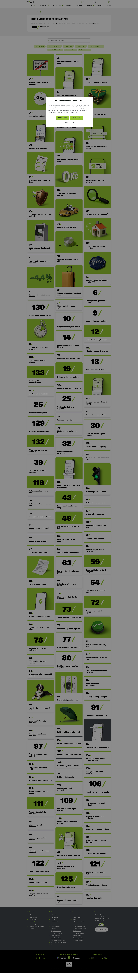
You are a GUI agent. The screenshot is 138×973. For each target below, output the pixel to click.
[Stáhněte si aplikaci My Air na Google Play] (61, 957)
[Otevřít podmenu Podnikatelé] (83, 5)
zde (103, 920)
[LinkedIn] (43, 958)
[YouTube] (47, 958)
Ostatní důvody (68, 46)
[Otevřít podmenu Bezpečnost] (94, 5)
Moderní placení (40, 46)
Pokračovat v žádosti (78, 921)
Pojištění (68, 5)
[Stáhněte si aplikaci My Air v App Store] (76, 957)
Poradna (109, 5)
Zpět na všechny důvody (35, 11)
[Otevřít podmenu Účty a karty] (34, 5)
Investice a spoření (56, 5)
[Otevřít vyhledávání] (109, 2)
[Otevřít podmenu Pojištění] (72, 5)
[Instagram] (40, 958)
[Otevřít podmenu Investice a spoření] (62, 5)
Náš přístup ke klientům (54, 46)
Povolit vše (76, 117)
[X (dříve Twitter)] (37, 958)
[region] (69, 112)
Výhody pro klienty (70, 49)
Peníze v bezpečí (81, 46)
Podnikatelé (79, 5)
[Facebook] (33, 958)
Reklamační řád (77, 935)
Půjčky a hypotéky (42, 5)
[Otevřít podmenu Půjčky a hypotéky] (48, 5)
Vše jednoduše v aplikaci (55, 49)
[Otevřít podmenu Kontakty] (103, 5)
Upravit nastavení (69, 122)
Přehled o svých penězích (95, 46)
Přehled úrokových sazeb (79, 933)
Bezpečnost (89, 5)
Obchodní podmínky (78, 938)
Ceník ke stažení (77, 931)
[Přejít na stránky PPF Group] (69, 964)
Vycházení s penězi (84, 49)
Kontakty (99, 5)
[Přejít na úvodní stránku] (30, 2)
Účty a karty (30, 5)
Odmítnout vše (62, 117)
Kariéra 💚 (32, 921)
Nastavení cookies (78, 940)
